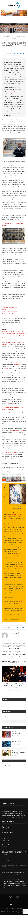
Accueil (3, 35)
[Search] (26, 20)
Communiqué (10, 47)
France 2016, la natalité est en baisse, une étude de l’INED (14, 866)
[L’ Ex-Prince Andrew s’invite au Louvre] (6, 734)
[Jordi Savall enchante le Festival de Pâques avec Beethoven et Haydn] (14, 674)
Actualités (11, 35)
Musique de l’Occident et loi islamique (11, 844)
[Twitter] (7, 827)
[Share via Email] (23, 53)
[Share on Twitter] (18, 53)
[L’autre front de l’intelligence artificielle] (6, 744)
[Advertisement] (14, 781)
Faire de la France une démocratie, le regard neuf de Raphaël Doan (19, 752)
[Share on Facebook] (17, 53)
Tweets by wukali (6, 765)
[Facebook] (3, 827)
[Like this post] (15, 53)
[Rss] (17, 897)
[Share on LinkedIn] (22, 627)
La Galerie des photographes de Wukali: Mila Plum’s (14, 838)
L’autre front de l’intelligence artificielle (18, 742)
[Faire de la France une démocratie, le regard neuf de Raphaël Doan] (6, 753)
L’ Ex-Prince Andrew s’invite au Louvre (17, 732)
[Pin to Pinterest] (20, 53)
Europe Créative (6, 858)
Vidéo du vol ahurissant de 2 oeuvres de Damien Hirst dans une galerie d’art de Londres (14, 852)
